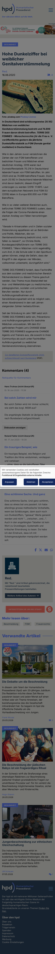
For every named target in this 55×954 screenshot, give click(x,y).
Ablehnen (31, 482)
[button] (51, 11)
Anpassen (9, 482)
